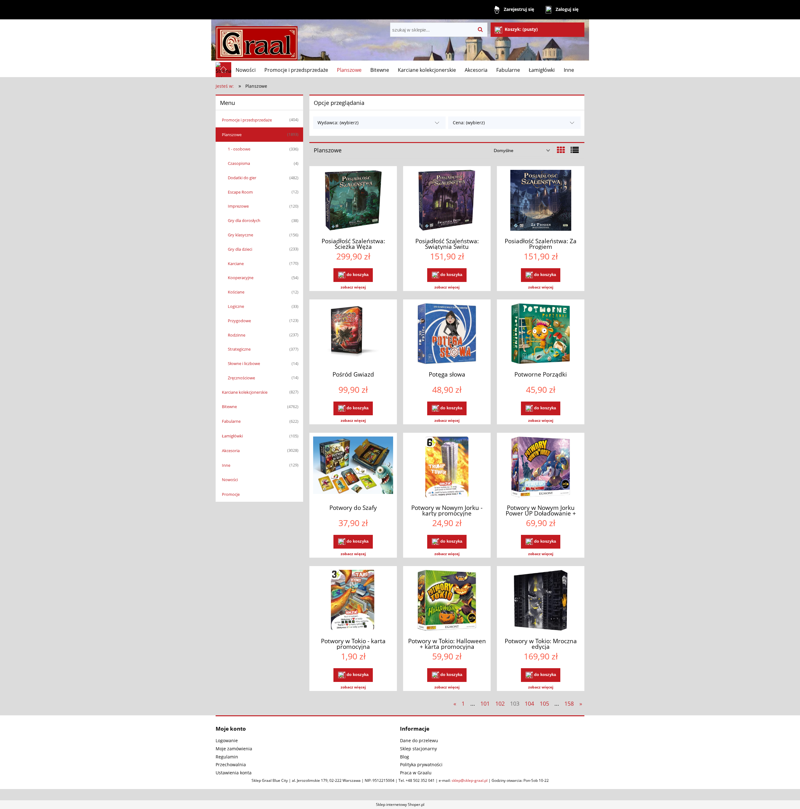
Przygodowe (239, 320)
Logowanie (227, 740)
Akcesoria (231, 450)
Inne (226, 465)
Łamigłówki (232, 436)
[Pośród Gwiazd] (353, 334)
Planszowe (232, 134)
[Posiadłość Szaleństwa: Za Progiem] (541, 201)
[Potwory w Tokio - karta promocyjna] (353, 601)
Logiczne (236, 306)
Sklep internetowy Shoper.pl (400, 804)
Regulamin (227, 757)
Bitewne (229, 406)
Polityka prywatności (421, 764)
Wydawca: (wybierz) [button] (338, 123)
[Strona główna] (257, 41)
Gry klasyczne (240, 235)
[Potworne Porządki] (541, 334)
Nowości (230, 479)
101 (485, 703)
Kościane (236, 292)
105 (544, 703)
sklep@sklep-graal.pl (470, 780)
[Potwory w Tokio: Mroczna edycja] (541, 601)
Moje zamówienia (234, 749)
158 (569, 703)
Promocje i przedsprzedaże (247, 120)
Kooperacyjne (240, 277)
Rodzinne (236, 335)
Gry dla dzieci (240, 249)
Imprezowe (238, 206)
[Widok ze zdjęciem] (561, 149)
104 (529, 703)
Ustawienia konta (234, 773)
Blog (404, 757)
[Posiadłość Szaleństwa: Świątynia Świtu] (447, 201)
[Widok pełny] (575, 149)
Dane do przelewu (419, 740)
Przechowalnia (231, 764)
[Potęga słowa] (447, 334)
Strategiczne (239, 349)
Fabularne (231, 421)
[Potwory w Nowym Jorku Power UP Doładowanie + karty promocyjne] (541, 468)
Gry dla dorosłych (244, 220)
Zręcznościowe (241, 378)
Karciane (236, 263)
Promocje (231, 494)
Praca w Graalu (416, 773)
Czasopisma (239, 163)
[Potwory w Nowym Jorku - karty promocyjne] (447, 468)
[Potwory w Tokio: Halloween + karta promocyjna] (447, 601)
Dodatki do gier (242, 177)
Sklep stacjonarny (418, 749)
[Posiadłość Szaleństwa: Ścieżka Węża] (353, 201)
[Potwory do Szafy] (353, 468)
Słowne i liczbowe (244, 363)
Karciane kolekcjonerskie (245, 392)
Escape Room (240, 192)
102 (500, 703)
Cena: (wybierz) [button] (469, 123)
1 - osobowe (239, 149)
